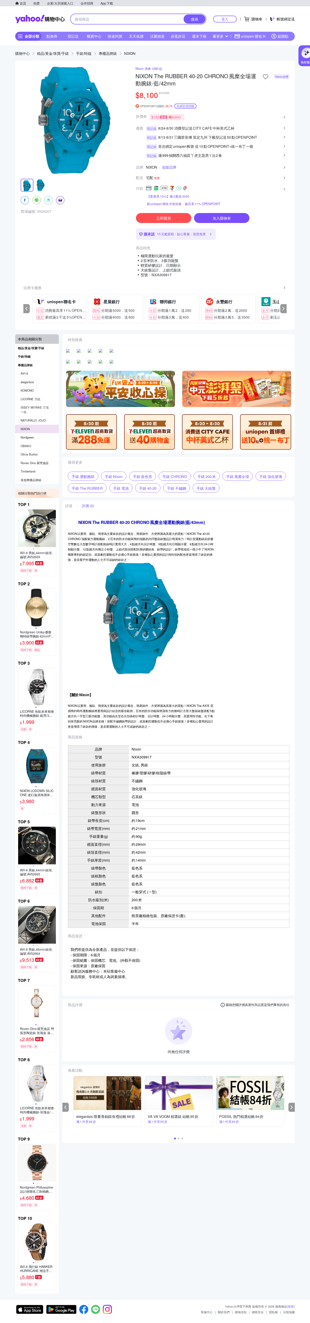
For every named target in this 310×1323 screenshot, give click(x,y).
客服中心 (207, 1312)
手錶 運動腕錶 (83, 476)
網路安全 (258, 1312)
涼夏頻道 (157, 36)
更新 (291, 1306)
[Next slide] (53, 528)
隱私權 (273, 1312)
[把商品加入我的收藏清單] (265, 77)
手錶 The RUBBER (87, 488)
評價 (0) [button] (88, 506)
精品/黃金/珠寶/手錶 (53, 53)
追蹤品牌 (169, 167)
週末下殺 (199, 36)
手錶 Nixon (114, 476)
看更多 (218, 36)
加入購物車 (222, 218)
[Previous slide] (21, 528)
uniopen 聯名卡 (253, 36)
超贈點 (283, 36)
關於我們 (224, 1312)
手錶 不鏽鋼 (176, 488)
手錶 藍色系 (142, 476)
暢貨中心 (94, 36)
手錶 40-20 (148, 488)
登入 (224, 19)
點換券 (52, 36)
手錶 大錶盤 (206, 488)
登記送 (73, 36)
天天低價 (136, 36)
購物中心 (22, 53)
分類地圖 (289, 1312)
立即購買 (163, 218)
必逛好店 (178, 36)
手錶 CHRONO (174, 476)
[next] (283, 308)
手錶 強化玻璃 (270, 476)
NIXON (129, 53)
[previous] (26, 308)
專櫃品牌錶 (108, 53)
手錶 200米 (206, 476)
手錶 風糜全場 (237, 476)
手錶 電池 (121, 488)
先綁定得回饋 (185, 106)
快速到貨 (115, 36)
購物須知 (241, 1312)
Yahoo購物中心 (40, 19)
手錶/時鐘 (83, 53)
